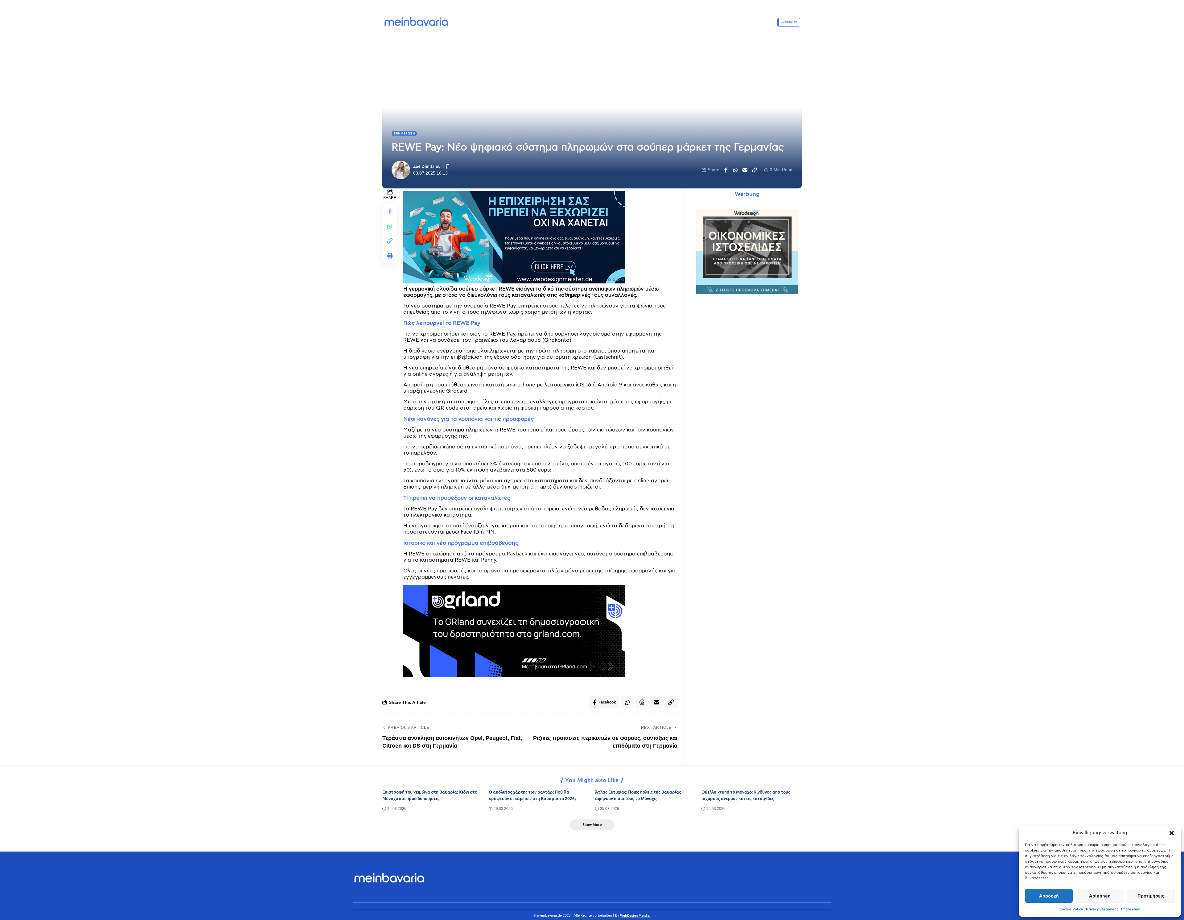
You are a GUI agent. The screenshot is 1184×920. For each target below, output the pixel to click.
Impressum (1130, 909)
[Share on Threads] (641, 702)
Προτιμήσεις (1150, 896)
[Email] (745, 170)
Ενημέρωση (404, 133)
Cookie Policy (1071, 909)
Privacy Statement (1102, 909)
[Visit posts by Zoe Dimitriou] (401, 170)
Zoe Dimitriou (427, 166)
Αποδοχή (1049, 896)
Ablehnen (1100, 896)
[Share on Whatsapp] (735, 170)
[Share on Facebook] (726, 170)
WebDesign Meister (635, 916)
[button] (1172, 833)
